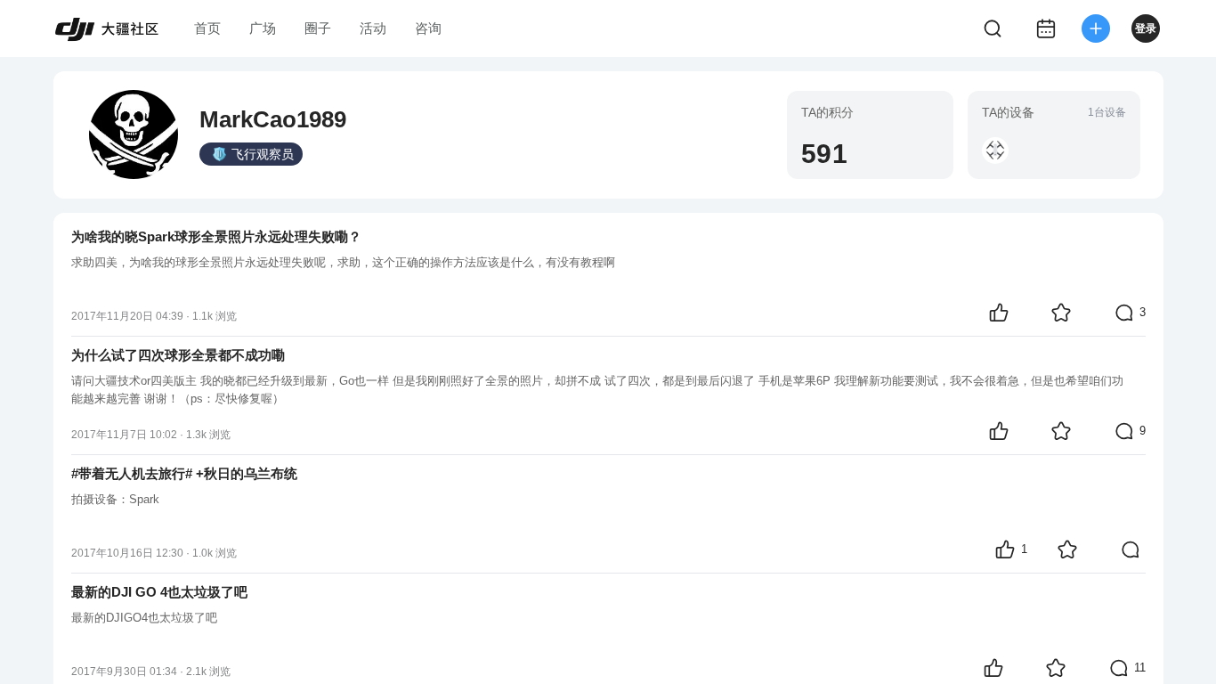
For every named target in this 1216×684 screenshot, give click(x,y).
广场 (262, 28)
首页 (207, 28)
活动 (373, 28)
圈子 (317, 28)
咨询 (428, 28)
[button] (995, 150)
